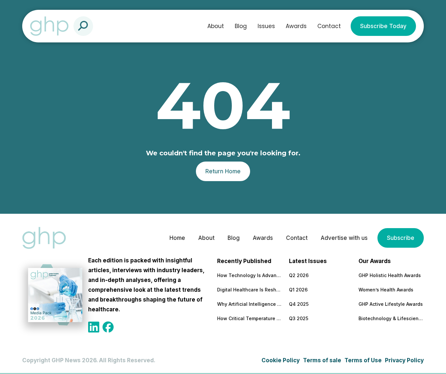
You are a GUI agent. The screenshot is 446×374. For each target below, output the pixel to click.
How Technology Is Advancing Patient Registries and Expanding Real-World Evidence (249, 275)
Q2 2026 (299, 275)
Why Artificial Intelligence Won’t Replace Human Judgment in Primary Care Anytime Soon (249, 304)
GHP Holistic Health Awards (389, 275)
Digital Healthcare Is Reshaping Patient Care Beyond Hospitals (249, 289)
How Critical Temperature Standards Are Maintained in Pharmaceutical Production (249, 318)
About (215, 26)
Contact (329, 26)
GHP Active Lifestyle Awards (390, 304)
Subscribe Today (383, 26)
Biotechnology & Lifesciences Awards (391, 318)
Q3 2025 (298, 318)
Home (177, 238)
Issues (266, 26)
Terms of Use (363, 360)
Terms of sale (322, 360)
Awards (296, 26)
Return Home (223, 171)
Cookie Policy (281, 360)
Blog (241, 26)
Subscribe (400, 238)
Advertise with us (344, 238)
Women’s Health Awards (385, 289)
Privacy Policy (404, 360)
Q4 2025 (299, 304)
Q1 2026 (298, 289)
